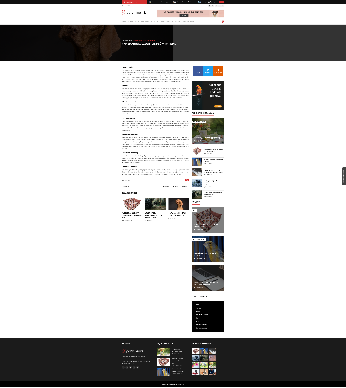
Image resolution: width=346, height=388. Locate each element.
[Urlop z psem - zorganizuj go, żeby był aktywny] (199, 2)
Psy (158, 22)
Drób (124, 22)
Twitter (176, 186)
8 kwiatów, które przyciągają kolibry (207, 138)
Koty (163, 22)
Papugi (137, 22)
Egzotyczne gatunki (148, 22)
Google (185, 186)
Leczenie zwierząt (188, 22)
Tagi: (187, 180)
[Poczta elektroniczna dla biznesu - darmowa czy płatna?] (150, 2)
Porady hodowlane (173, 22)
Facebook (166, 186)
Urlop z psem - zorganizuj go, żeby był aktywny (154, 215)
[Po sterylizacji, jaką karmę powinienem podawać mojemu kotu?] (174, 2)
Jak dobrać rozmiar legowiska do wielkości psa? (132, 215)
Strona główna (126, 40)
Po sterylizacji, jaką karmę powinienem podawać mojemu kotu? (213, 183)
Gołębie (130, 22)
